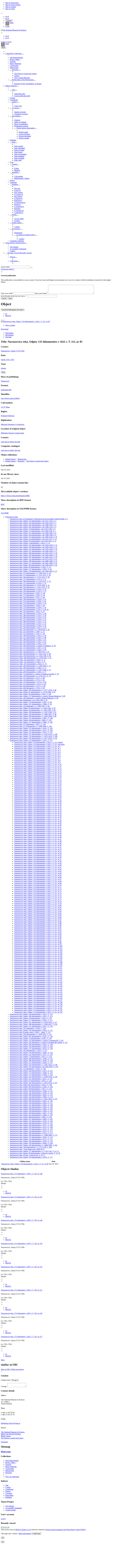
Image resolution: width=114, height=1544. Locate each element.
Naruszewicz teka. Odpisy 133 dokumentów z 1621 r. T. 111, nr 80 (37, 905)
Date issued (18, 152)
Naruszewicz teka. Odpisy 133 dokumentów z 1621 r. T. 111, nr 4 (37, 752)
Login (7, 26)
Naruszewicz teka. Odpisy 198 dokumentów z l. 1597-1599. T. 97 (33, 712)
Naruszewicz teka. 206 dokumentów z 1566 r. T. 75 (28, 668)
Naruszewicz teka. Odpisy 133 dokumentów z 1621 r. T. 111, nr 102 (38, 950)
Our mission (14, 247)
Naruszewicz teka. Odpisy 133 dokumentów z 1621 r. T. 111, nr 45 (37, 835)
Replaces (17, 205)
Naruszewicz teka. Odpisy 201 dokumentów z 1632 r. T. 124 (31, 1036)
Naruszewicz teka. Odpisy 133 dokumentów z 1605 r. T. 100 (31, 718)
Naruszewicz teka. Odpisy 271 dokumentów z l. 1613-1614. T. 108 (33, 734)
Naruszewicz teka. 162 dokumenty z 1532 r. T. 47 (27, 611)
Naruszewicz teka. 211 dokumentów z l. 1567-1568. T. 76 (30, 670)
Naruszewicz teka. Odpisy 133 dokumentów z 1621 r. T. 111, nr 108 (38, 962)
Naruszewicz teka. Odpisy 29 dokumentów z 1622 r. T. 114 (31, 1018)
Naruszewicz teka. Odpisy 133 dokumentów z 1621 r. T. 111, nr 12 (37, 769)
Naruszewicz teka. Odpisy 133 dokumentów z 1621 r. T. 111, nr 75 (37, 895)
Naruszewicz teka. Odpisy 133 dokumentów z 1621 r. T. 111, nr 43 (37, 831)
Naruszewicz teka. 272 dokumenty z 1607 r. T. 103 (28, 724)
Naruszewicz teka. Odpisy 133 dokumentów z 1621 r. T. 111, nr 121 (38, 988)
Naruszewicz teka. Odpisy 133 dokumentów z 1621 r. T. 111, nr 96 (37, 938)
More (3, 1360)
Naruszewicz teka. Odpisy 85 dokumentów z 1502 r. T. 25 (30, 567)
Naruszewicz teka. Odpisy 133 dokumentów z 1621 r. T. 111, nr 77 (37, 899)
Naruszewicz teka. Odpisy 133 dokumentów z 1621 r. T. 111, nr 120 (38, 986)
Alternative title (19, 94)
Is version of (18, 194)
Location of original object (26, 235)
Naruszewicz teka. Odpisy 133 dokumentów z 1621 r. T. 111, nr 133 (38, 1012)
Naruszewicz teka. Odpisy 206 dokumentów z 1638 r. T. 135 (31, 1059)
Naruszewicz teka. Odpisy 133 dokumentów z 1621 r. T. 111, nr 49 (37, 843)
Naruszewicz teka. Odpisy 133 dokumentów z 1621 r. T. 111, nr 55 (37, 855)
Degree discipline (25, 136)
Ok (3, 1538)
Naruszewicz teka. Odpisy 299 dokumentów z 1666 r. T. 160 (31, 1109)
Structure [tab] (8, 337)
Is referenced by (19, 203)
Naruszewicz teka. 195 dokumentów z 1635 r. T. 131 (28, 1050)
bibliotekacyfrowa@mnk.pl (10, 1423)
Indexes (8, 86)
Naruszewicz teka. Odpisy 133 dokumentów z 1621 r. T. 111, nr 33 (37, 811)
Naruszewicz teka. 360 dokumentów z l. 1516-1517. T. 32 (30, 581)
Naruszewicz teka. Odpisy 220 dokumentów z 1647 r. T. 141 (31, 1071)
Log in (3, 1519)
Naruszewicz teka (11, 517)
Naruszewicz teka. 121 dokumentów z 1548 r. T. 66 (28, 650)
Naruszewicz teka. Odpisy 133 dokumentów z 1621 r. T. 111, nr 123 (38, 992)
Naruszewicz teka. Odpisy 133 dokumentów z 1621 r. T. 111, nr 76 (37, 897)
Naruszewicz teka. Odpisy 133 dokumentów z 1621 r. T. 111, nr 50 (37, 845)
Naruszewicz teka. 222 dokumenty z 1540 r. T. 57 (27, 632)
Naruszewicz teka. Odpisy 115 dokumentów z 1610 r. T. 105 (31, 728)
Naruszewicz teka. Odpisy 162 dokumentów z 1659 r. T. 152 (31, 1093)
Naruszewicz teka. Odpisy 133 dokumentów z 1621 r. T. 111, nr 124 (38, 994)
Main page (6, 1451)
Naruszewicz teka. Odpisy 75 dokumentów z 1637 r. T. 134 (31, 1057)
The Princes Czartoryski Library (25, 74)
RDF (2, 504)
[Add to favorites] (2, 1209)
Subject (15, 102)
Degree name (23, 132)
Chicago (4, 1386)
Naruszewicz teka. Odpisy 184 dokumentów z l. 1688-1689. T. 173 (33, 1135)
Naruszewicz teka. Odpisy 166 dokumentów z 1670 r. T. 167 (31, 1123)
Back (3, 47)
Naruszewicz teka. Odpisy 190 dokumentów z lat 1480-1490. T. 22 (33, 561)
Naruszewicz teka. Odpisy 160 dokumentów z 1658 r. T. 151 (31, 1091)
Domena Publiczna (7, 416)
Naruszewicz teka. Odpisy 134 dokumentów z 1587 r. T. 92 (31, 702)
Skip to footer (10, 9)
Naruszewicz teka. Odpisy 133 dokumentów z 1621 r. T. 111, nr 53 (37, 851)
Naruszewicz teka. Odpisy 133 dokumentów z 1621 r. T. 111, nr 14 (37, 773)
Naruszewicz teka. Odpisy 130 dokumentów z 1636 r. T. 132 (31, 1053)
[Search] (32, 267)
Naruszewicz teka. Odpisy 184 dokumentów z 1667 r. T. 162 (31, 1113)
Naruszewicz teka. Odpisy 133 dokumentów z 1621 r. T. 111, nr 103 (38, 952)
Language (13, 182)
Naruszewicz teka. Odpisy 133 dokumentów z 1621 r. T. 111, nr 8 (37, 760)
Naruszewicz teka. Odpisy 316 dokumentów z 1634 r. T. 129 (31, 1046)
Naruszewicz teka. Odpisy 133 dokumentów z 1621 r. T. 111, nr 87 (37, 920)
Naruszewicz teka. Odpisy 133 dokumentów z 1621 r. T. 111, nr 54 (37, 853)
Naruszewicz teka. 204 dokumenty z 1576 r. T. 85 (27, 688)
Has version (18, 192)
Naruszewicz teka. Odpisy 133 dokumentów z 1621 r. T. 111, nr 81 (37, 907)
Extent (16, 168)
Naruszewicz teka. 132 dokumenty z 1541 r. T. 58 (27, 634)
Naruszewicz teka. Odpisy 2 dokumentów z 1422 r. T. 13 (30, 543)
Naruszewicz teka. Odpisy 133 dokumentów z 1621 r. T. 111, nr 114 (38, 974)
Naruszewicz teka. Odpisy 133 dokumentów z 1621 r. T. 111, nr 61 (37, 867)
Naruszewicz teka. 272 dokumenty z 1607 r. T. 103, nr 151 (21, 1290)
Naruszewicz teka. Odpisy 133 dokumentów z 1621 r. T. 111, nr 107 (38, 960)
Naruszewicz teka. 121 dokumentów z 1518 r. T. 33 (28, 583)
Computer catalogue (17, 241)
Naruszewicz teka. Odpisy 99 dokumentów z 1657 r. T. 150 (31, 1089)
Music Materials (15, 64)
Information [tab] (9, 335)
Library (16, 76)
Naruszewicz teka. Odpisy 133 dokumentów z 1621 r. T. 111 (31, 740)
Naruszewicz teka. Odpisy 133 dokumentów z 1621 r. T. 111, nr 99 (37, 944)
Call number (18, 176)
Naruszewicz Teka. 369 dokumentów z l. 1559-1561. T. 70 (30, 658)
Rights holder (17, 223)
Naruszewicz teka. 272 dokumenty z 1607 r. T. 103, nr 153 (21, 1243)
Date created (18, 146)
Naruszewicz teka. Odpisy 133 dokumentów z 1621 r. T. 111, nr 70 (37, 885)
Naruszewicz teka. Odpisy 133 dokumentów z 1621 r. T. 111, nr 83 (37, 912)
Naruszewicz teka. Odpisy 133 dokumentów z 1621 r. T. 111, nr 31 (37, 807)
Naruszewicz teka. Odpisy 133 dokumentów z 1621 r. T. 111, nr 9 (37, 762)
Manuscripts (14, 68)
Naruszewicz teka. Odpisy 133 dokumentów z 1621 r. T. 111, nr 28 (37, 801)
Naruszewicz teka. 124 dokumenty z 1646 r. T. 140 (28, 1069)
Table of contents (20, 122)
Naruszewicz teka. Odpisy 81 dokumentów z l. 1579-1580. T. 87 (32, 692)
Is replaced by (19, 207)
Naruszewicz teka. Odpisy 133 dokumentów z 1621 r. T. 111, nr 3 (37, 750)
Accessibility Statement (18, 249)
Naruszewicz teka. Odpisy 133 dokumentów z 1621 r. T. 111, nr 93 (37, 932)
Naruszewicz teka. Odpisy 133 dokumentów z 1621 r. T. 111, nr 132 (38, 1010)
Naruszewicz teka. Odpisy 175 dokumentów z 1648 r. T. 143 (31, 1075)
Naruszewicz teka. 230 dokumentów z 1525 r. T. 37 (28, 591)
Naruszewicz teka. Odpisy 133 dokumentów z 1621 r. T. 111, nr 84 (37, 914)
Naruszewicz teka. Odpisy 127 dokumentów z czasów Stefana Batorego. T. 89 (37, 696)
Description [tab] (9, 333)
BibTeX (8, 316)
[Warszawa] (5, 381)
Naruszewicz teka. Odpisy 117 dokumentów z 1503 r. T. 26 (31, 569)
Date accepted (19, 150)
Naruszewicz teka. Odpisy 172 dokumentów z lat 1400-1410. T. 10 (33, 537)
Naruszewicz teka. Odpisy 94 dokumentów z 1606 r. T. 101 (31, 720)
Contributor (14, 100)
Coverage (15, 108)
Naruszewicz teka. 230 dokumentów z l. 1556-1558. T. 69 (30, 656)
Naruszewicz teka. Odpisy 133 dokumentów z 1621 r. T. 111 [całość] (38, 742)
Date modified (19, 156)
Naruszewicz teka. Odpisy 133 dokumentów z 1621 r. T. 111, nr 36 (37, 817)
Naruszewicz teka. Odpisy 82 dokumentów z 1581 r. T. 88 (30, 694)
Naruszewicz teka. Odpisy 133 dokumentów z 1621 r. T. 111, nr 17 (37, 779)
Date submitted (19, 148)
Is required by (19, 211)
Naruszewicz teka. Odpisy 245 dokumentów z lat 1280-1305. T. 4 (33, 525)
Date (14, 142)
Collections (9, 53)
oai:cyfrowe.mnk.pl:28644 (10, 398)
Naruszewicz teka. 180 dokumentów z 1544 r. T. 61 (28, 640)
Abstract (17, 120)
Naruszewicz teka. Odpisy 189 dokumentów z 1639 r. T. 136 (31, 1061)
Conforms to (18, 213)
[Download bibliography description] (2, 1211)
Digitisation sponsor (21, 126)
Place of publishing (21, 124)
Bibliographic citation (21, 178)
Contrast (9, 20)
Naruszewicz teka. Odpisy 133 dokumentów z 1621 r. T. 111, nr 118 (38, 982)
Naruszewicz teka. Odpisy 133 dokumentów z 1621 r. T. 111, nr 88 (37, 922)
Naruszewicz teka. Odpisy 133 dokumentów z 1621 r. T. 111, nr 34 (37, 813)
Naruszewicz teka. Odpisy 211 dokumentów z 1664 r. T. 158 (31, 1105)
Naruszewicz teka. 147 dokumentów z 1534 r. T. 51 (28, 620)
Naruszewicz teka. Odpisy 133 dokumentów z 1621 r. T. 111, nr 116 (38, 978)
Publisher (13, 140)
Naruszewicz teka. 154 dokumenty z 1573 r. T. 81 (27, 680)
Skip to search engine (12, 5)
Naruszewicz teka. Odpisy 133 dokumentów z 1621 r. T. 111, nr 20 (37, 785)
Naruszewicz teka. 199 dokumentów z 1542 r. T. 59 (28, 636)
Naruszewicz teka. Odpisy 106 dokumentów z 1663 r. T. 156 (31, 1101)
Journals (13, 62)
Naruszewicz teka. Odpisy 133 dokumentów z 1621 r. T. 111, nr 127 (38, 1000)
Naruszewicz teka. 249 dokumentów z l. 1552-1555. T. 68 (30, 654)
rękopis (3, 368)
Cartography (14, 66)
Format (14, 164)
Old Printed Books (16, 58)
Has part (17, 188)
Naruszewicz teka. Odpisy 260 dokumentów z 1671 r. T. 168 (31, 1125)
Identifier (15, 172)
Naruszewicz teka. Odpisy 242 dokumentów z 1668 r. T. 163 (31, 1115)
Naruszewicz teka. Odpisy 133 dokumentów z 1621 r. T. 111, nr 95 (37, 936)
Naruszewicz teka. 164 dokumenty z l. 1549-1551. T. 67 (29, 652)
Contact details (10, 1510)
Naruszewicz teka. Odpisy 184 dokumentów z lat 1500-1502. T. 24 (33, 565)
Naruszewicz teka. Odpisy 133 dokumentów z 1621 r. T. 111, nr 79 (37, 903)
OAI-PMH (5, 513)
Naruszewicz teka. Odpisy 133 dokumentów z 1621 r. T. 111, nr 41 (37, 827)
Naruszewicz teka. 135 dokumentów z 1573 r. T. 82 (28, 682)
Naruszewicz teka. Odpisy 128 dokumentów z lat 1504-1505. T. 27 (33, 571)
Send (10, 298)
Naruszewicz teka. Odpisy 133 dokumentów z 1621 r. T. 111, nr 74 (37, 893)
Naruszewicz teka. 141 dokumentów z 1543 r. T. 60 (28, 638)
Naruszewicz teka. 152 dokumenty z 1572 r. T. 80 (27, 678)
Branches (15, 70)
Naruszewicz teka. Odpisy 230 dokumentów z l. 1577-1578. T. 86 (33, 690)
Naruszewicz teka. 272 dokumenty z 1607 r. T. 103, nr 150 (21, 1313)
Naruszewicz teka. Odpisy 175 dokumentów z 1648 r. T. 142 (31, 1073)
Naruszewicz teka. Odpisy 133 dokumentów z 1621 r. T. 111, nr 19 (37, 783)
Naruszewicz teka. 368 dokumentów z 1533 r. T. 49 (28, 615)
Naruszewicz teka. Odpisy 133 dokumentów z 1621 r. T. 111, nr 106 (38, 958)
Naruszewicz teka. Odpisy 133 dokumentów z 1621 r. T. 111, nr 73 (37, 891)
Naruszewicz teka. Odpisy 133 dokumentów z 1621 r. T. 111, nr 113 (38, 972)
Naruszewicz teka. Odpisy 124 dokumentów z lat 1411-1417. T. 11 (33, 539)
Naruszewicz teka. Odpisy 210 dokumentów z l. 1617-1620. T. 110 (33, 738)
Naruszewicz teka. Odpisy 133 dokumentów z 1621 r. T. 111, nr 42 (37, 829)
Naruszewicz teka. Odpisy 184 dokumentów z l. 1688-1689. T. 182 (33, 1145)
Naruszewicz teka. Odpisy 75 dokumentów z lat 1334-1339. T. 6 (32, 529)
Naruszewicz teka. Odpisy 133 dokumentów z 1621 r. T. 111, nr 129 (38, 1004)
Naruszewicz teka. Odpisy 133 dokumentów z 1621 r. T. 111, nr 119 (38, 984)
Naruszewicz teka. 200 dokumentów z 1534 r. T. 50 (28, 617)
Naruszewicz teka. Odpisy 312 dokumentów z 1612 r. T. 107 (31, 732)
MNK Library (6, 1436)
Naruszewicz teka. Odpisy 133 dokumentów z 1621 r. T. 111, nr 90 (37, 926)
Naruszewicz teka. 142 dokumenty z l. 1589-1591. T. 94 (29, 706)
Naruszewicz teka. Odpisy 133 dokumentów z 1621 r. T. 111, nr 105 (38, 956)
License (17, 221)
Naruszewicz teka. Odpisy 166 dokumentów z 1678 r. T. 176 (31, 1141)
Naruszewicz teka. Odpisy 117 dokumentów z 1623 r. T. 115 (31, 1020)
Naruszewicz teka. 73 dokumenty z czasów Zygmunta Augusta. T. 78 (34, 674)
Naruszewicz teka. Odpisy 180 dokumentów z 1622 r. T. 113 (31, 1016)
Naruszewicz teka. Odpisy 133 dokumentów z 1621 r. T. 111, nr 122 (38, 990)
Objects (13, 257)
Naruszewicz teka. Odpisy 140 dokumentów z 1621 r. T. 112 (31, 1014)
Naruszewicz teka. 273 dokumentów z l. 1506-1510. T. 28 (30, 573)
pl (8, 16)
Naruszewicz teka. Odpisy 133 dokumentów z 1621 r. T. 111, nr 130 (38, 1006)
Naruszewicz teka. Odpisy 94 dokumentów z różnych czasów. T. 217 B (35, 1153)
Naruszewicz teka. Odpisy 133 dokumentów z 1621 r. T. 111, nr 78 (37, 901)
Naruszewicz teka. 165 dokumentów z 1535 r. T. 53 (28, 624)
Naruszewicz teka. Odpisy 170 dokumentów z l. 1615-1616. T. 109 (33, 736)
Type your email (7, 293)
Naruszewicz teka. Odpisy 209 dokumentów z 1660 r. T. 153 (31, 1095)
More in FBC (6, 1369)
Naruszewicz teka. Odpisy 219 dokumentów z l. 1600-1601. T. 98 (33, 714)
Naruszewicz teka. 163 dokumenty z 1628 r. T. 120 (28, 1028)
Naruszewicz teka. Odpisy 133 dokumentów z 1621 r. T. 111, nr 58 (37, 861)
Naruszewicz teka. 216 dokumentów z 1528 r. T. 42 (28, 601)
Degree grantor (24, 138)
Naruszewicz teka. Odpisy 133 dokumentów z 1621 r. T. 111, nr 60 (37, 865)
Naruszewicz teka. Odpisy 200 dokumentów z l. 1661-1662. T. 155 (33, 1099)
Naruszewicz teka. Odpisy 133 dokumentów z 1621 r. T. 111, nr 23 (37, 791)
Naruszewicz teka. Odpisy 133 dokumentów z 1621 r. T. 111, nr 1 (37, 746)
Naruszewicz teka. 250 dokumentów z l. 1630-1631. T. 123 (31, 1034)
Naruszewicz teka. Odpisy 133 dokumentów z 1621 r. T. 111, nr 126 (38, 998)
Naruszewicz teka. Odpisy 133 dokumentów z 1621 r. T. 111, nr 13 (37, 771)
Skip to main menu (12, 3)
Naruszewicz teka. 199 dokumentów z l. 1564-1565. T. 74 (30, 666)
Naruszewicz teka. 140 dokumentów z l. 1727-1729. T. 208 (31, 1147)
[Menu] (2, 13)
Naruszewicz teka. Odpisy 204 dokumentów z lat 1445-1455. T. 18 (33, 553)
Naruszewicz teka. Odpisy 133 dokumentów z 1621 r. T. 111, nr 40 (37, 825)
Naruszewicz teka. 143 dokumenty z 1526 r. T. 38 (27, 593)
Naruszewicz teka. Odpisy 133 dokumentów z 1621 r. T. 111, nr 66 (37, 877)
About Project (10, 243)
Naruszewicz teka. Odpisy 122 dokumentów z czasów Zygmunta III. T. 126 (36, 1040)
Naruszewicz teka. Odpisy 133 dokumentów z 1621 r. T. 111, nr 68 (37, 881)
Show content (10, 325)
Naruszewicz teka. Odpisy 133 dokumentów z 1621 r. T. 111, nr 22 (37, 789)
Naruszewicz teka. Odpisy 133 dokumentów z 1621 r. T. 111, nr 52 (37, 849)
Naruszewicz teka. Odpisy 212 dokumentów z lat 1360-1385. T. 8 (33, 533)
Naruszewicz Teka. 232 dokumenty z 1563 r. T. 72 (27, 662)
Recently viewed (14, 253)
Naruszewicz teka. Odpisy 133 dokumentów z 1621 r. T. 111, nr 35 (37, 815)
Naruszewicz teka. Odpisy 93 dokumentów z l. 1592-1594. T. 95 (32, 708)
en (6, 16)
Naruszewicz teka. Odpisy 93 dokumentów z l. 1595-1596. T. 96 (32, 710)
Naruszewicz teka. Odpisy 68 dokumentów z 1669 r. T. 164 (31, 1117)
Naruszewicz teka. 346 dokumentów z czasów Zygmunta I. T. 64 (33, 646)
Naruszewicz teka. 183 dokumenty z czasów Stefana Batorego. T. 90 (34, 698)
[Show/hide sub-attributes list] (11, 90)
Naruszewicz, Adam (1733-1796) (12, 351)
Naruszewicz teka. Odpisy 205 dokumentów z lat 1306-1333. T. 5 (33, 527)
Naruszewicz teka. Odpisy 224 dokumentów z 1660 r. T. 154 (31, 1097)
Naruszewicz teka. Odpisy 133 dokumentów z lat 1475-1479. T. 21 (33, 559)
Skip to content (10, 7)
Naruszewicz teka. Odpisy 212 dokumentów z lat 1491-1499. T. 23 (33, 563)
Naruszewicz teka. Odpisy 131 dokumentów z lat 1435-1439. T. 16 (33, 549)
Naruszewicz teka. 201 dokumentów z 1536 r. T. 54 (28, 626)
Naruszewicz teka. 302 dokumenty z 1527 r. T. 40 (27, 597)
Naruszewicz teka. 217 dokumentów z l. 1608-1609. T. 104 (31, 726)
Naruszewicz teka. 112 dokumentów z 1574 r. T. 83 (28, 684)
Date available (19, 158)
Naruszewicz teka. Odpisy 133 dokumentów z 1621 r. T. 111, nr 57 (37, 859)
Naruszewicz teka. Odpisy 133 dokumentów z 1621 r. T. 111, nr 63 (37, 871)
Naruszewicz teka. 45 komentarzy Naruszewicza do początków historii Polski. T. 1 (39, 519)
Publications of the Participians (23, 80)
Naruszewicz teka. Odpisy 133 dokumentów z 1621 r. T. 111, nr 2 (37, 748)
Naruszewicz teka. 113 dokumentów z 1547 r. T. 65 (28, 648)
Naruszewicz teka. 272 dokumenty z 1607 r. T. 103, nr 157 (21, 1337)
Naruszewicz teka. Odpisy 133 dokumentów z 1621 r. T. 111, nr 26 (37, 797)
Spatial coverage (20, 112)
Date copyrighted (20, 154)
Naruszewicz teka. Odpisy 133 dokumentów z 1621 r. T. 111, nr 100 (38, 946)
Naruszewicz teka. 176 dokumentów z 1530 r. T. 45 (28, 607)
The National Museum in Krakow (13, 1432)
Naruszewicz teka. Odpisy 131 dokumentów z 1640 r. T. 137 (31, 1063)
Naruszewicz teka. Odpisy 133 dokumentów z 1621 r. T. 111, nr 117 (38, 980)
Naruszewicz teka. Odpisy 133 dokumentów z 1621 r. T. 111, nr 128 (38, 1002)
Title (14, 90)
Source (12, 180)
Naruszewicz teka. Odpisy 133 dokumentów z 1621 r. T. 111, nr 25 (37, 795)
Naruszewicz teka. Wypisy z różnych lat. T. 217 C (27, 1155)
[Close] (2, 271)
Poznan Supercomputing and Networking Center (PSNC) (66, 1530)
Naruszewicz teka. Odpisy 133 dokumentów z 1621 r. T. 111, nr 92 (37, 930)
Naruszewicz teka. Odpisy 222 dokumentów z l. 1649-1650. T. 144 (33, 1077)
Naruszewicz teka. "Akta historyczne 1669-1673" (27, 1149)
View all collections (12, 1477)
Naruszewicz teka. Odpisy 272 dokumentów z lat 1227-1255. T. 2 (33, 521)
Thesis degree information (25, 128)
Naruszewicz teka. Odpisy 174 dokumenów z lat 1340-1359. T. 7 (33, 531)
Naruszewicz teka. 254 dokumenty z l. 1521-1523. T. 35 (29, 587)
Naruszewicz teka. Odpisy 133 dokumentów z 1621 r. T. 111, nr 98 (37, 942)
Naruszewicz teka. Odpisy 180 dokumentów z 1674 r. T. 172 (31, 1133)
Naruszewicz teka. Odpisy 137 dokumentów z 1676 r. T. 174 (31, 1137)
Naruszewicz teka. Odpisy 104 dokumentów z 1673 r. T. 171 (31, 1131)
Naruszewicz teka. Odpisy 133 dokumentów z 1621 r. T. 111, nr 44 (37, 833)
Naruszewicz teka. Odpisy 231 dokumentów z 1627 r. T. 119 (31, 1026)
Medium (17, 170)
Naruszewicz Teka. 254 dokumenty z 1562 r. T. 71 (27, 660)
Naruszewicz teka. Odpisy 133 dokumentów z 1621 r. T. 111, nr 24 (37, 793)
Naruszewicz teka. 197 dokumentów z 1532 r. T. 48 (28, 613)
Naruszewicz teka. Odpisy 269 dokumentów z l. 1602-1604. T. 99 (33, 716)
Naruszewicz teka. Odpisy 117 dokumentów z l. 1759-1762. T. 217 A (34, 1151)
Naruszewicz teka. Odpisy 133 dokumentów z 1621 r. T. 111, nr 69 (37, 883)
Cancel (4, 298)
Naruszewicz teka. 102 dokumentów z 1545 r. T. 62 (28, 642)
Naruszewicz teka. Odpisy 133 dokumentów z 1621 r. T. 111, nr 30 (37, 805)
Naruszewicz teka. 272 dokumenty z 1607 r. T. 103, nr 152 (21, 1267)
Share (12, 23)
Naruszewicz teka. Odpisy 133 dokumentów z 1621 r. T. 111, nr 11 (37, 767)
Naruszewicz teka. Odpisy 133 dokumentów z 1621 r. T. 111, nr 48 (37, 841)
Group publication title (22, 96)
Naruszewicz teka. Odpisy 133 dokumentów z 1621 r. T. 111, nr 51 (37, 847)
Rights (14, 215)
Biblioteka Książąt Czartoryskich (12, 433)
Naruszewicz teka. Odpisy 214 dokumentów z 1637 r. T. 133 (31, 1055)
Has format (18, 196)
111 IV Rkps (5, 407)
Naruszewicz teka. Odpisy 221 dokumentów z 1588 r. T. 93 (31, 704)
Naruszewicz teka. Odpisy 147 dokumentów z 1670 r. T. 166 (31, 1121)
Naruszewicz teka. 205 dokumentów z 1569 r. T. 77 (28, 672)
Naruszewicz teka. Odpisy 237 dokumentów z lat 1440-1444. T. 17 (33, 551)
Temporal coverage (21, 114)
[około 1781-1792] (7, 360)
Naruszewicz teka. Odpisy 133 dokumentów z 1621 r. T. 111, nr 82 (37, 910)
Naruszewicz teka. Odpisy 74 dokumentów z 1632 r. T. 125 (31, 1038)
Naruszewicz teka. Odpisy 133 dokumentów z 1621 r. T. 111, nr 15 (37, 775)
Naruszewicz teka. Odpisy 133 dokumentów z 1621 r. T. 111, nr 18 (37, 781)
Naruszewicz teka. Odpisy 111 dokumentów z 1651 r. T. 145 (31, 1079)
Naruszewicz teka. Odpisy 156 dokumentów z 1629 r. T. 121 (31, 1030)
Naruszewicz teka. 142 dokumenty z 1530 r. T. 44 (27, 605)
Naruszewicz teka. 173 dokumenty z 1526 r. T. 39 (27, 595)
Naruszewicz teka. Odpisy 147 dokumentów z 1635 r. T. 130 (31, 1048)
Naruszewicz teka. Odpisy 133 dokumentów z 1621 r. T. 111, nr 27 (37, 799)
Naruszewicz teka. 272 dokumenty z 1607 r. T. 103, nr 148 (21, 1174)
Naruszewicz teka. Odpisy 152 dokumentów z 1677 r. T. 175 (31, 1139)
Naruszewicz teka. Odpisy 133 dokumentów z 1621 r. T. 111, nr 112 (38, 970)
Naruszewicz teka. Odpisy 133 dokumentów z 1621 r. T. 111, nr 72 (37, 889)
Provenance (16, 229)
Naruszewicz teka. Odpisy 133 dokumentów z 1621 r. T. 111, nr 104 (38, 954)
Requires (17, 209)
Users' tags (18, 106)
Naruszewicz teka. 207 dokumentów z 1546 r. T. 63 (28, 644)
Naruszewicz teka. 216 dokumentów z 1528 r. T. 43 (28, 603)
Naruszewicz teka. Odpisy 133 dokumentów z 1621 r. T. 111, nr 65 (37, 875)
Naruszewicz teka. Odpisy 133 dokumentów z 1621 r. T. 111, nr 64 (37, 873)
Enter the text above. (19, 296)
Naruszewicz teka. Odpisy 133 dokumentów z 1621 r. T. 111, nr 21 (37, 787)
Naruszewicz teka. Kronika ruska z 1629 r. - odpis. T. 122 (30, 1032)
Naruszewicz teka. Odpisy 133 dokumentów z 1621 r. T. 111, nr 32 (37, 809)
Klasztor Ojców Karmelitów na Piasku (27, 84)
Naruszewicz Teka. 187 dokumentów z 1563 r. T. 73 (28, 664)
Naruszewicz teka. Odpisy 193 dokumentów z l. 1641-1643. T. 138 (33, 1065)
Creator (12, 98)
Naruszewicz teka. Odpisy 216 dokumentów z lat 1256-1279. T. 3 (33, 523)
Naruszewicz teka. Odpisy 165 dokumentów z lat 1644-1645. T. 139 (34, 1067)
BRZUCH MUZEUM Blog (11, 1434)
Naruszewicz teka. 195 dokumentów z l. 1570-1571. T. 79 (30, 676)
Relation (15, 184)
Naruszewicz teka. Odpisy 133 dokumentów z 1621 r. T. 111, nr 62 (37, 869)
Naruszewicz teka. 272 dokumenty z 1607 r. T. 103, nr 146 (21, 1220)
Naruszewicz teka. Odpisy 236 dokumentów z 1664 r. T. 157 (31, 1103)
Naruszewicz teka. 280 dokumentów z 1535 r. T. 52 (28, 622)
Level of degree (24, 134)
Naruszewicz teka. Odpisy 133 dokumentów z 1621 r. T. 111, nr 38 (37, 821)
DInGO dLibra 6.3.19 (23, 1530)
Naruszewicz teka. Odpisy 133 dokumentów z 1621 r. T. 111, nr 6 (37, 756)
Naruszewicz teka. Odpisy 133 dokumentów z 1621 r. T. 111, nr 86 (37, 918)
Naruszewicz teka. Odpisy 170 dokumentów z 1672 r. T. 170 (31, 1129)
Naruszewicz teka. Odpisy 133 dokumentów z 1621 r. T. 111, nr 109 (38, 964)
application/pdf (6, 390)
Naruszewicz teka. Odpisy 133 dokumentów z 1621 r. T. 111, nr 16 (37, 777)
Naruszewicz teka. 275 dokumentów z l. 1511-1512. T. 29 (30, 575)
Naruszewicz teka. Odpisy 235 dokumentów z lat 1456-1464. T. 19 (33, 555)
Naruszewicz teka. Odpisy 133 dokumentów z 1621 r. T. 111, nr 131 (38, 1008)
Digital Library (10, 459)
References (18, 201)
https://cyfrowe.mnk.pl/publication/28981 (15, 496)
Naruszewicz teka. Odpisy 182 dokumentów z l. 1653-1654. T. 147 (33, 1083)
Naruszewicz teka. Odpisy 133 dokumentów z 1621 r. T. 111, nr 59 (37, 863)
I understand (36, 1533)
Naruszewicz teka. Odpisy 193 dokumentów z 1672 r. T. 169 (31, 1127)
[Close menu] (2, 32)
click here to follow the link (10, 442)
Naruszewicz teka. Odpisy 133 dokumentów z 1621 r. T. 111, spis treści (39, 744)
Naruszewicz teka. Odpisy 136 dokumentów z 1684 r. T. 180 (31, 1143)
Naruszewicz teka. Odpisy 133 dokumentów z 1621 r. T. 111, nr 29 (37, 803)
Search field (5, 267)
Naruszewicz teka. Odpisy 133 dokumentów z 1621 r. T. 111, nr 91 (37, 928)
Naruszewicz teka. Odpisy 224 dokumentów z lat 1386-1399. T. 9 (33, 535)
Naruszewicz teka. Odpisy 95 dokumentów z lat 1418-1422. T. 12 (33, 541)
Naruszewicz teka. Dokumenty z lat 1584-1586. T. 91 (29, 700)
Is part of (17, 190)
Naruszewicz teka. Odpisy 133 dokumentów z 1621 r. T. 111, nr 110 (38, 966)
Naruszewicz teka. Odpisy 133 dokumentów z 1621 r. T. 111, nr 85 (37, 916)
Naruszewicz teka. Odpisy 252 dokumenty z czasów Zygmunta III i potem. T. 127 (39, 1042)
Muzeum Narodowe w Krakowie (12, 424)
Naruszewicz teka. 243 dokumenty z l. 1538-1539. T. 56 (29, 630)
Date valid (17, 160)
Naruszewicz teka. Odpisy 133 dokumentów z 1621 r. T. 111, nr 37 (37, 819)
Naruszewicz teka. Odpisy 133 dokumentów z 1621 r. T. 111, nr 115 (38, 976)
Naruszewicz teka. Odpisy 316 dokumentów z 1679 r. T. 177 (31, 1157)
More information (25, 1533)
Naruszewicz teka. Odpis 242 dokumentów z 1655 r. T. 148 (31, 1085)
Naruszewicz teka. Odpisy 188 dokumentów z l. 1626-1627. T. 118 (33, 1024)
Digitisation (18, 233)
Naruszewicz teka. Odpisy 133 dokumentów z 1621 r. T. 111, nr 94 (37, 934)
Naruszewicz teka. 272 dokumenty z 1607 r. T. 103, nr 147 (21, 1197)
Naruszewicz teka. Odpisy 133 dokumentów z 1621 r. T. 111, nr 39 (37, 823)
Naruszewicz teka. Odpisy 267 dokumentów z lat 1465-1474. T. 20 (33, 557)
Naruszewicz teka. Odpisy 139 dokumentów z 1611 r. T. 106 (31, 730)
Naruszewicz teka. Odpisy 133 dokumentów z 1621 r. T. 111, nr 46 (37, 837)
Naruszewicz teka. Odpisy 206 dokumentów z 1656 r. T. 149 (31, 1087)
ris (6, 314)
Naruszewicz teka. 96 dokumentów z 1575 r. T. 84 (27, 686)
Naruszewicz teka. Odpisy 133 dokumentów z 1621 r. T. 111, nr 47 (37, 839)
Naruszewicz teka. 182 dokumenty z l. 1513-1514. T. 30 (29, 577)
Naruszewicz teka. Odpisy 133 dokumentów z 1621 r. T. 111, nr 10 (37, 765)
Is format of (18, 198)
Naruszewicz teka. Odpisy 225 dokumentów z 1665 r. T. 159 (31, 1107)
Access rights (19, 219)
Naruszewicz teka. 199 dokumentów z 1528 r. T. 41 (28, 599)
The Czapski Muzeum (22, 78)
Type (11, 162)
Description (16, 116)
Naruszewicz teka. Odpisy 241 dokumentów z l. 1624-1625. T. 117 (33, 1022)
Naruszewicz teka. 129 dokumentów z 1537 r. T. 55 (28, 628)
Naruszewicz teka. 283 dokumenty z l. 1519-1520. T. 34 (29, 585)
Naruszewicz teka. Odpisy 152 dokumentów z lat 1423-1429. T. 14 (33, 545)
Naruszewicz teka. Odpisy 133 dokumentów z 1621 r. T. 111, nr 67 (37, 879)
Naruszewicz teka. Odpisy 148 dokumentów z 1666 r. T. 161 (31, 1111)
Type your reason (41, 293)
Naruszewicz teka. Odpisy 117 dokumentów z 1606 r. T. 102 (31, 722)
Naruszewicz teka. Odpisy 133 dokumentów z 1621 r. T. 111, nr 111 (38, 968)
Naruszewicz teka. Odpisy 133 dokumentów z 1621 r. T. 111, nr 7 (37, 758)
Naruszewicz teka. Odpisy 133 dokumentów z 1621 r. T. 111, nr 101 (38, 948)
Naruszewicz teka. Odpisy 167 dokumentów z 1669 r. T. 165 (31, 1119)
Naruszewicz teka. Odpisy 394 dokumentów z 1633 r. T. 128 (31, 1044)
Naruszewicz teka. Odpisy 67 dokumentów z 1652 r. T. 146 (31, 1081)
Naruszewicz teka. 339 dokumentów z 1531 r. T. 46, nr (29, 609)
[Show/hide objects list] (11, 70)
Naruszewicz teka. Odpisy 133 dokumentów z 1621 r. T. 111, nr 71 (37, 887)
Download (4, 329)
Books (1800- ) (15, 60)
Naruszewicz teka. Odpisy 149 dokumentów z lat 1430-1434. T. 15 (33, 547)
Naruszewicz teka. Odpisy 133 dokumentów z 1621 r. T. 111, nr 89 (37, 924)
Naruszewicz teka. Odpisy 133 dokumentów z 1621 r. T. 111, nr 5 (37, 754)
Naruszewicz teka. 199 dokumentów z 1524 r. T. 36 (28, 589)
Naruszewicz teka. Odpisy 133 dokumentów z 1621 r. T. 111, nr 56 (37, 857)
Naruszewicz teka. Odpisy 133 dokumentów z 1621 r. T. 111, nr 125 (38, 996)
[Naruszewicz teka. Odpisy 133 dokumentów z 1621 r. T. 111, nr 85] (25, 321)
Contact (17, 227)
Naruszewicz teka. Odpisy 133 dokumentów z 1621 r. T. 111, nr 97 (37, 940)
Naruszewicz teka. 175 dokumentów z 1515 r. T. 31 (28, 579)
